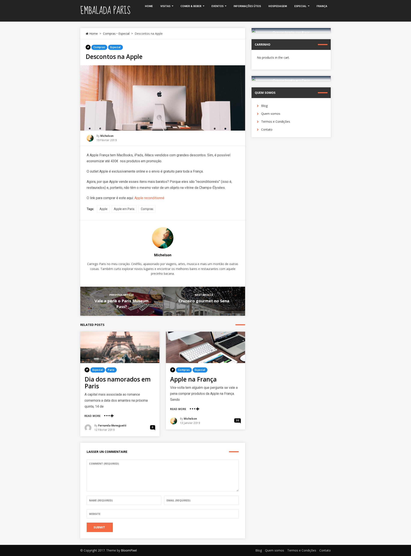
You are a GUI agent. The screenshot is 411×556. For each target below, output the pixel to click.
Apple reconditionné (149, 198)
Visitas (165, 6)
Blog (264, 106)
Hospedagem (277, 6)
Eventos (217, 6)
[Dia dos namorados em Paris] (119, 347)
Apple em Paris (124, 209)
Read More (93, 416)
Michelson (107, 136)
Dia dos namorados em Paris (118, 382)
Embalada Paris (105, 10)
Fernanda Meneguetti (112, 425)
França (322, 6)
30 (237, 420)
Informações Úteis (247, 6)
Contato (267, 129)
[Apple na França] (205, 347)
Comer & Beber (190, 6)
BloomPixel (129, 550)
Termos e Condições (275, 121)
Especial (300, 6)
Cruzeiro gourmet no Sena (204, 300)
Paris (111, 370)
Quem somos (270, 114)
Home (149, 6)
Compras (109, 33)
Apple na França (193, 379)
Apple (103, 209)
